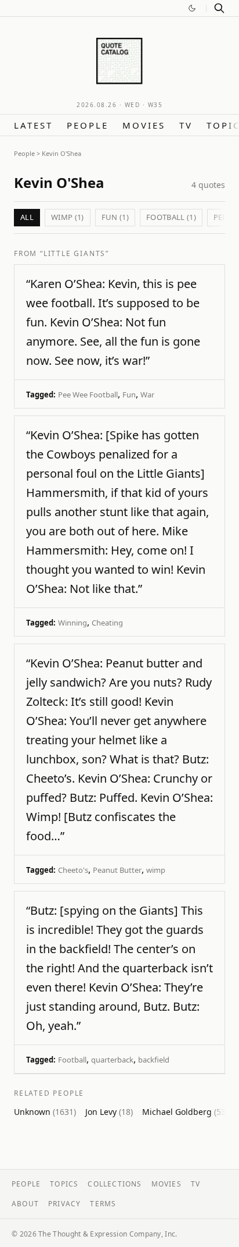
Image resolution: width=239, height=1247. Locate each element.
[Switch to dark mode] (192, 8)
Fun (129, 394)
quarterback (112, 1059)
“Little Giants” (74, 253)
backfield (153, 1059)
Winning (72, 622)
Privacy (64, 1204)
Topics (64, 1184)
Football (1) (171, 217)
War (147, 394)
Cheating (107, 622)
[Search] (219, 8)
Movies (143, 125)
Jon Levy (109, 1111)
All (27, 217)
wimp (155, 870)
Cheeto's (73, 870)
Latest (33, 125)
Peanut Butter (117, 870)
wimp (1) (67, 217)
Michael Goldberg (185, 1111)
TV (186, 125)
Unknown (45, 1111)
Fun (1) (115, 217)
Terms (103, 1204)
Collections (115, 1184)
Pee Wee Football (88, 394)
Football (72, 1059)
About (25, 1204)
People (87, 125)
